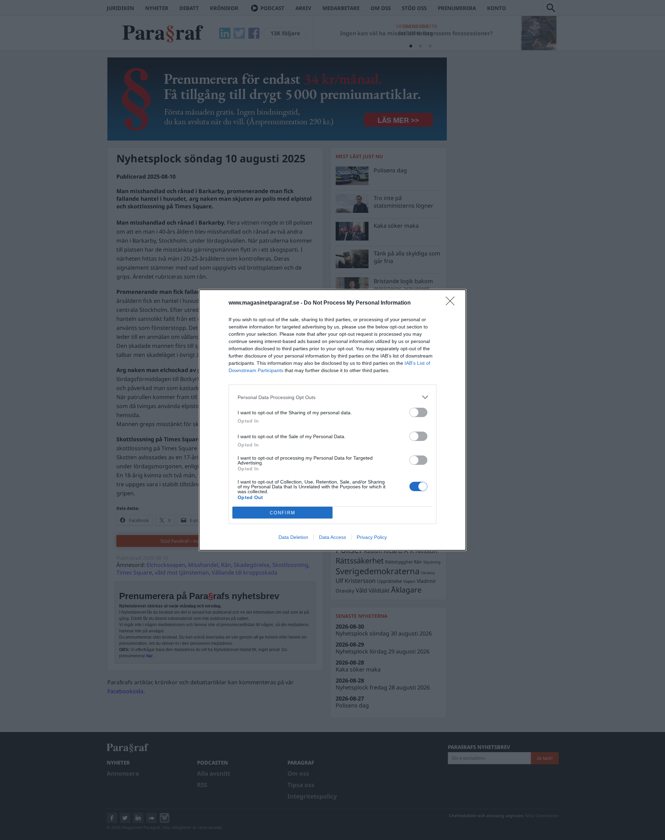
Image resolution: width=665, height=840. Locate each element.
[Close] (452, 303)
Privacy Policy (372, 537)
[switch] (418, 412)
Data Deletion (293, 537)
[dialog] (332, 420)
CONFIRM (282, 512)
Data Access (332, 537)
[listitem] (332, 397)
